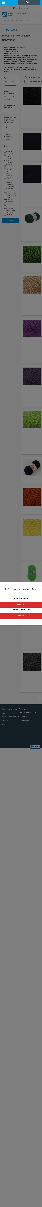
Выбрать (21, 604)
